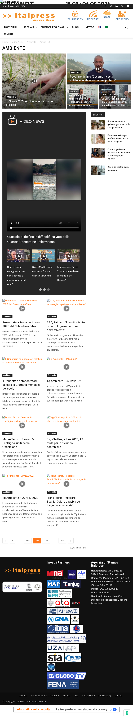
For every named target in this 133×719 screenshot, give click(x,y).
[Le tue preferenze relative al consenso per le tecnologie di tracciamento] (127, 713)
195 (28, 540)
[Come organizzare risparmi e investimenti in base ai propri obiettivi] (98, 153)
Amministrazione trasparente (45, 695)
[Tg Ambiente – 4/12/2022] (66, 367)
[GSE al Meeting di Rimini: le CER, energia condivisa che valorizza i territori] (115, 97)
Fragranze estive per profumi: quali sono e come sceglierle (118, 138)
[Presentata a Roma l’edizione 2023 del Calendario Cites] (22, 308)
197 (46, 540)
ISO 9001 (67, 695)
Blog (75, 27)
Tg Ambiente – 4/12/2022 (64, 381)
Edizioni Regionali (53, 27)
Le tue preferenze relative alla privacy (81, 709)
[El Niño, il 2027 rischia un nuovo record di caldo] (34, 81)
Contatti (118, 695)
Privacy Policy (88, 695)
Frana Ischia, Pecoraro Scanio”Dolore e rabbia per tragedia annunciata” (64, 501)
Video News (17, 42)
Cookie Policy (104, 695)
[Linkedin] (116, 6)
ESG (76, 695)
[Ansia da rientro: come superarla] (98, 170)
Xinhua (9, 34)
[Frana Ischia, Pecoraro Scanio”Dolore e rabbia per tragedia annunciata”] (66, 484)
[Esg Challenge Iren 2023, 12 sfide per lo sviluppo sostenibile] (66, 425)
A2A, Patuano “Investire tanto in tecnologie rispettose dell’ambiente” (66, 326)
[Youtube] (128, 6)
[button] (126, 28)
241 (62, 540)
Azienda (23, 695)
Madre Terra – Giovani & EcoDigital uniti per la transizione (18, 443)
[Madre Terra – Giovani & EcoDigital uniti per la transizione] (22, 425)
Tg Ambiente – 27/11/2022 (20, 497)
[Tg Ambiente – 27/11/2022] (22, 484)
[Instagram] (110, 6)
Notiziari (10, 27)
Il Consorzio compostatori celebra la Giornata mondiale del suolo (21, 384)
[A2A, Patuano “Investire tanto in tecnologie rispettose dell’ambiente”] (66, 308)
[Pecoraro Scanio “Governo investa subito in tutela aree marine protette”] (99, 68)
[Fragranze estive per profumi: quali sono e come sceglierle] (98, 139)
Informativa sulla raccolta (33, 709)
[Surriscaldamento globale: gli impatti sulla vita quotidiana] (98, 124)
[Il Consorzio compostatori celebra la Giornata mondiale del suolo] (22, 367)
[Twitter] (122, 6)
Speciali (29, 27)
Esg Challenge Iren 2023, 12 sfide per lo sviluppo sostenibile (65, 443)
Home (5, 42)
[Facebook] (105, 6)
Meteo (90, 27)
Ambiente (31, 42)
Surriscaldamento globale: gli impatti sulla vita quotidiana (119, 124)
